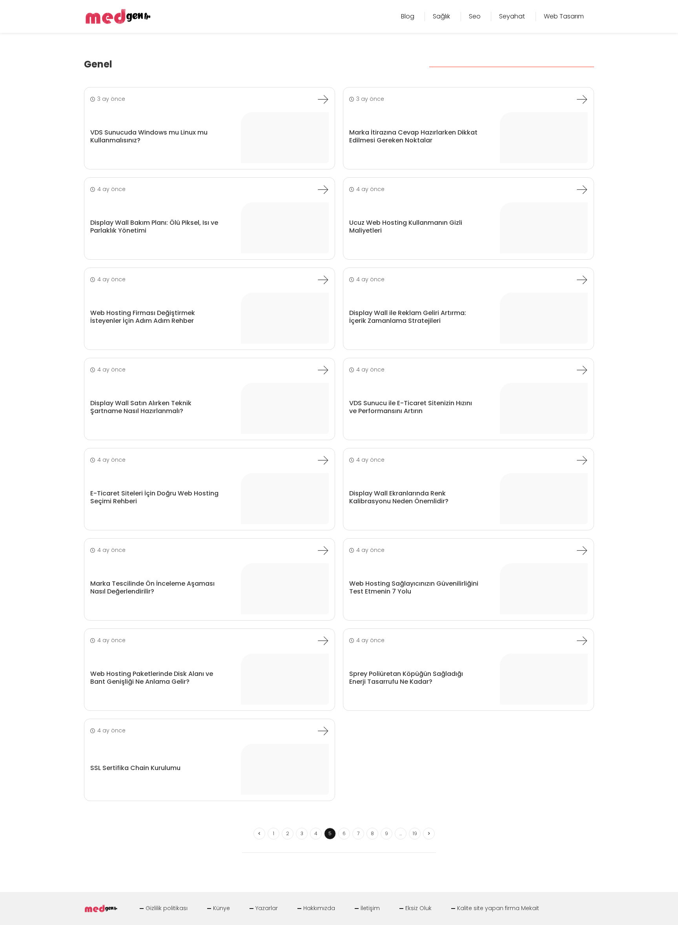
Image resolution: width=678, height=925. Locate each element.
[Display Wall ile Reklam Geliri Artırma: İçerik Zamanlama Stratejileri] (582, 280)
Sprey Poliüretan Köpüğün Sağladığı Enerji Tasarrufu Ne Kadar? (406, 677)
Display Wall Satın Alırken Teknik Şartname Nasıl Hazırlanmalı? (140, 407)
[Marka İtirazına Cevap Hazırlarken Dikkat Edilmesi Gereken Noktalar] (582, 99)
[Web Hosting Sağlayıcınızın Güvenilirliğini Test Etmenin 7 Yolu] (582, 550)
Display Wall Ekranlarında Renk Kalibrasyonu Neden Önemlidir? (398, 497)
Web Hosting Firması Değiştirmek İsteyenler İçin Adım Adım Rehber (142, 316)
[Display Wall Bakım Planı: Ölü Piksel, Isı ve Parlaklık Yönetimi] (323, 189)
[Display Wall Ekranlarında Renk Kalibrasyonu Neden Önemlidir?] (582, 460)
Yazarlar (266, 908)
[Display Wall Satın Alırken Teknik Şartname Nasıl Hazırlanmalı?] (323, 370)
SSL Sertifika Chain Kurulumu (135, 767)
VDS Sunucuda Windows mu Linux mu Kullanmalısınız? (149, 136)
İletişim (370, 908)
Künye (221, 908)
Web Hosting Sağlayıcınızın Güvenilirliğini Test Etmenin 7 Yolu (413, 587)
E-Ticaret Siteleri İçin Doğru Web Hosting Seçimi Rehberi (154, 497)
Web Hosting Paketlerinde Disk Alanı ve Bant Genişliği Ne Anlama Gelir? (151, 677)
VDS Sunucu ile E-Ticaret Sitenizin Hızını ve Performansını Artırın (410, 407)
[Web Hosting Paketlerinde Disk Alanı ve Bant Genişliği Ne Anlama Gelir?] (323, 640)
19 (415, 833)
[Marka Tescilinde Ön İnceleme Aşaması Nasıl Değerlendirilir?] (323, 550)
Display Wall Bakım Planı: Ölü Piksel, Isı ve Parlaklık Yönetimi (154, 226)
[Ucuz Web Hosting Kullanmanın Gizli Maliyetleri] (582, 189)
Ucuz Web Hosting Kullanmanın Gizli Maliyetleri (405, 226)
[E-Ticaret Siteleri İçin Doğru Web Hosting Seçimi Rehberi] (323, 460)
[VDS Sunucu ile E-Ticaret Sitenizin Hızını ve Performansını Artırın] (582, 370)
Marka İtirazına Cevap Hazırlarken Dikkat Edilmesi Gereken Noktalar (413, 136)
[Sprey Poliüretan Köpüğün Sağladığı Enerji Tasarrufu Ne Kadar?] (582, 640)
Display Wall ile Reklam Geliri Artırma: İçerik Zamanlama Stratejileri (407, 316)
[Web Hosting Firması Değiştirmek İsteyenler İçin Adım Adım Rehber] (323, 280)
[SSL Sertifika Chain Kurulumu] (323, 731)
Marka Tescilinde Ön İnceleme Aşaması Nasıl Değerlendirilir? (152, 587)
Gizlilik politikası (167, 908)
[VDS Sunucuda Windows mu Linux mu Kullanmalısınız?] (323, 99)
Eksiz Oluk (418, 908)
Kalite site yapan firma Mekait (498, 908)
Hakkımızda (319, 908)
